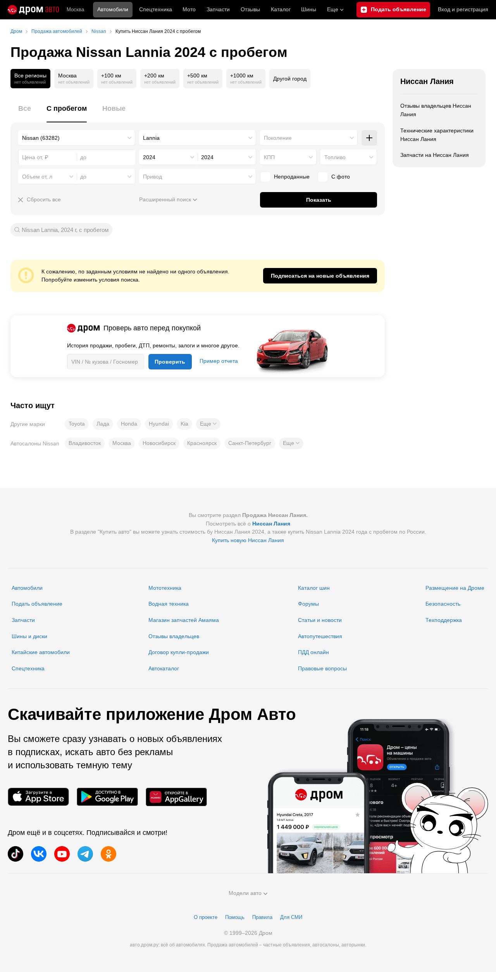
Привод (152, 176)
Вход (463, 9)
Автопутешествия (320, 636)
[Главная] (33, 9)
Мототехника (164, 588)
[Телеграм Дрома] (85, 854)
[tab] (24, 113)
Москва (75, 9)
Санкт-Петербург (249, 443)
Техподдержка (443, 620)
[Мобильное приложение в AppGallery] (176, 796)
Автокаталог (163, 668)
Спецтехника (28, 668)
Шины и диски (29, 636)
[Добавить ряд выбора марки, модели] (369, 138)
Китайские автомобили (41, 652)
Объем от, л (37, 176)
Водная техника (168, 604)
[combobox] (76, 138)
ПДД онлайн (313, 652)
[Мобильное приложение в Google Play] (107, 796)
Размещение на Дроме (454, 588)
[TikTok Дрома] (15, 854)
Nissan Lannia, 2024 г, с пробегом (65, 230)
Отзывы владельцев (173, 636)
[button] (208, 424)
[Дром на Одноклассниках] (108, 854)
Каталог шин (314, 588)
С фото (340, 176)
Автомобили (112, 9)
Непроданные (292, 176)
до (83, 176)
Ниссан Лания (427, 81)
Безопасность (442, 604)
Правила (262, 917)
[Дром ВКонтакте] (38, 854)
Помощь (235, 917)
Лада (102, 424)
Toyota (77, 424)
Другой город (290, 79)
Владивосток (85, 443)
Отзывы (250, 9)
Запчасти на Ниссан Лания (434, 155)
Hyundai (159, 424)
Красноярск (202, 443)
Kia (184, 424)
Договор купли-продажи (178, 652)
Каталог (281, 9)
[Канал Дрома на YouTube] (62, 854)
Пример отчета (219, 361)
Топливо (335, 157)
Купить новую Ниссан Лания (248, 540)
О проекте (205, 917)
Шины (308, 9)
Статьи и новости (320, 620)
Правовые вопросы (322, 668)
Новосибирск (159, 443)
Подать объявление (37, 604)
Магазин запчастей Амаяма (183, 620)
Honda (129, 424)
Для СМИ (291, 917)
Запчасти (218, 9)
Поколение (278, 138)
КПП (269, 157)
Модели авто (245, 893)
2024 (149, 157)
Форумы (308, 604)
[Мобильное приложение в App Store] (38, 796)
